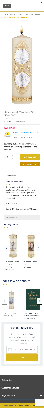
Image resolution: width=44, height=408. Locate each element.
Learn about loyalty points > (22, 137)
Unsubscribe (22, 343)
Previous (6, 247)
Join (22, 357)
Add (29, 157)
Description (11, 176)
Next (38, 247)
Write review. (21, 121)
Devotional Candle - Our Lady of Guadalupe (12, 264)
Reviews (12, 218)
